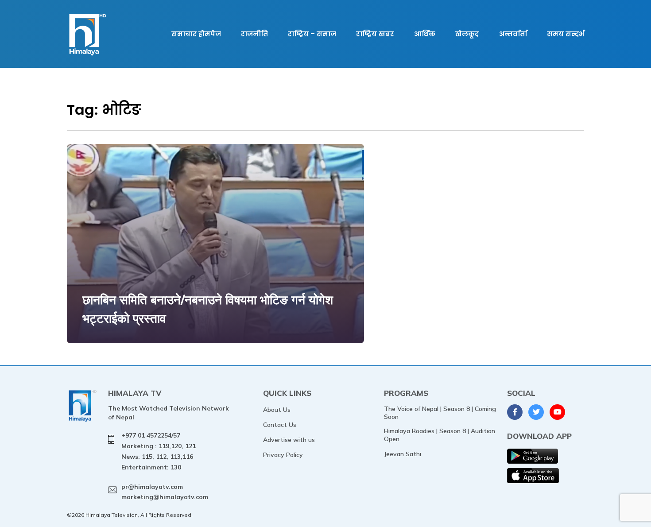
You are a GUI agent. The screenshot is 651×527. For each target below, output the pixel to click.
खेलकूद (467, 34)
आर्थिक (424, 34)
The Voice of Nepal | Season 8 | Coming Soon (440, 413)
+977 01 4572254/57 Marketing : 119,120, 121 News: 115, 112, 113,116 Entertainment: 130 (158, 451)
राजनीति (254, 34)
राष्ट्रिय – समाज (312, 34)
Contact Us (279, 425)
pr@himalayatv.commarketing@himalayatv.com (164, 492)
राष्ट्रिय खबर (375, 34)
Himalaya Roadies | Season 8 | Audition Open (439, 435)
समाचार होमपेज (196, 34)
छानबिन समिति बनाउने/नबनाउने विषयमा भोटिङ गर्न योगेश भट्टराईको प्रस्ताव (207, 309)
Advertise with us (289, 440)
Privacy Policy (283, 455)
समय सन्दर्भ (565, 34)
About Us (277, 410)
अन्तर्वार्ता (513, 34)
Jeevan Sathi (402, 454)
